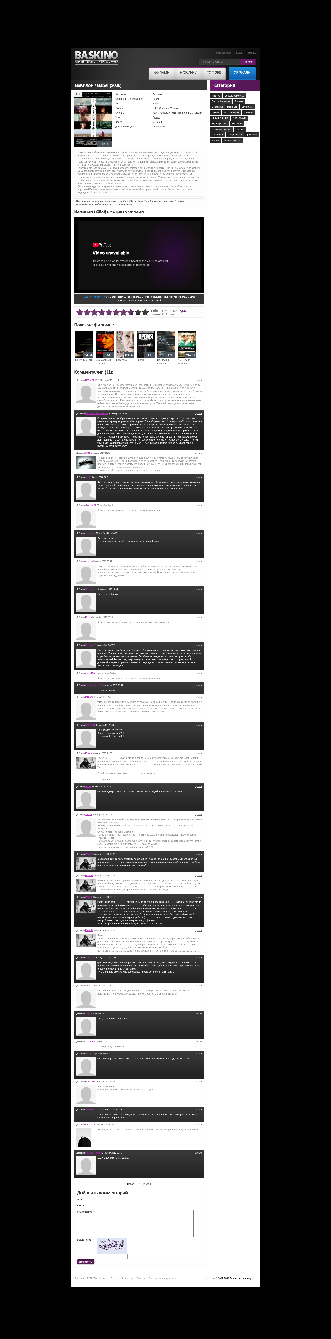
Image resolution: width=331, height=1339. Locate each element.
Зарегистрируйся (94, 296)
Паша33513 (91, 1081)
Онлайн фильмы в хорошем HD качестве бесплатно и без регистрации (96, 58)
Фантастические (232, 140)
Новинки (103, 1278)
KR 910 (89, 1124)
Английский (159, 126)
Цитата (198, 380)
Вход (239, 52)
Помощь (251, 52)
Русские (240, 129)
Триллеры (251, 134)
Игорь (88, 617)
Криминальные (220, 118)
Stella (88, 786)
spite (87, 453)
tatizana (89, 697)
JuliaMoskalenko (94, 1109)
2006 (155, 103)
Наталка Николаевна (96, 413)
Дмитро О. (90, 505)
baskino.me (208, 1278)
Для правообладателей (162, 1278)
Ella (87, 1053)
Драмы (156, 117)
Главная (79, 1278)
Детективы (247, 107)
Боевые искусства (234, 95)
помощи (127, 204)
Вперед (147, 1184)
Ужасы (215, 140)
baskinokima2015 (94, 685)
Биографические (221, 101)
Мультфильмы (219, 123)
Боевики (238, 101)
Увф (87, 1013)
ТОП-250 (92, 1278)
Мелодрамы (239, 118)
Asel (87, 477)
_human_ (90, 533)
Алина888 (90, 1041)
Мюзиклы (237, 123)
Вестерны (217, 107)
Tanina (88, 814)
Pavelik (89, 753)
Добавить (86, 1261)
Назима (89, 645)
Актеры (115, 1278)
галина (89, 561)
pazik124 (90, 673)
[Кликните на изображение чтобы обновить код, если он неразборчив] (112, 1239)
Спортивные (235, 134)
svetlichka (90, 957)
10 (145, 312)
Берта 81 (90, 725)
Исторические (231, 112)
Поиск (248, 62)
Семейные (218, 134)
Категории (224, 85)
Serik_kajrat (91, 589)
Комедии (248, 112)
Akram (88, 985)
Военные (232, 107)
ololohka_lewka (93, 1152)
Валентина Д (92, 380)
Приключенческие (221, 129)
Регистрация (224, 52)
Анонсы (216, 95)
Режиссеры (127, 1278)
